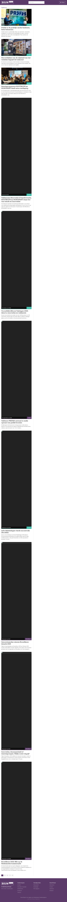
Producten (19, 890)
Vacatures (52, 888)
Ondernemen (20, 888)
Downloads (36, 886)
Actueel (19, 885)
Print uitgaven (36, 888)
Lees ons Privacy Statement (33, 899)
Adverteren (52, 885)
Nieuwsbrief (36, 885)
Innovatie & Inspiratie (21, 886)
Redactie (51, 890)
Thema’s (19, 892)
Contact (51, 886)
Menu (63, 2)
